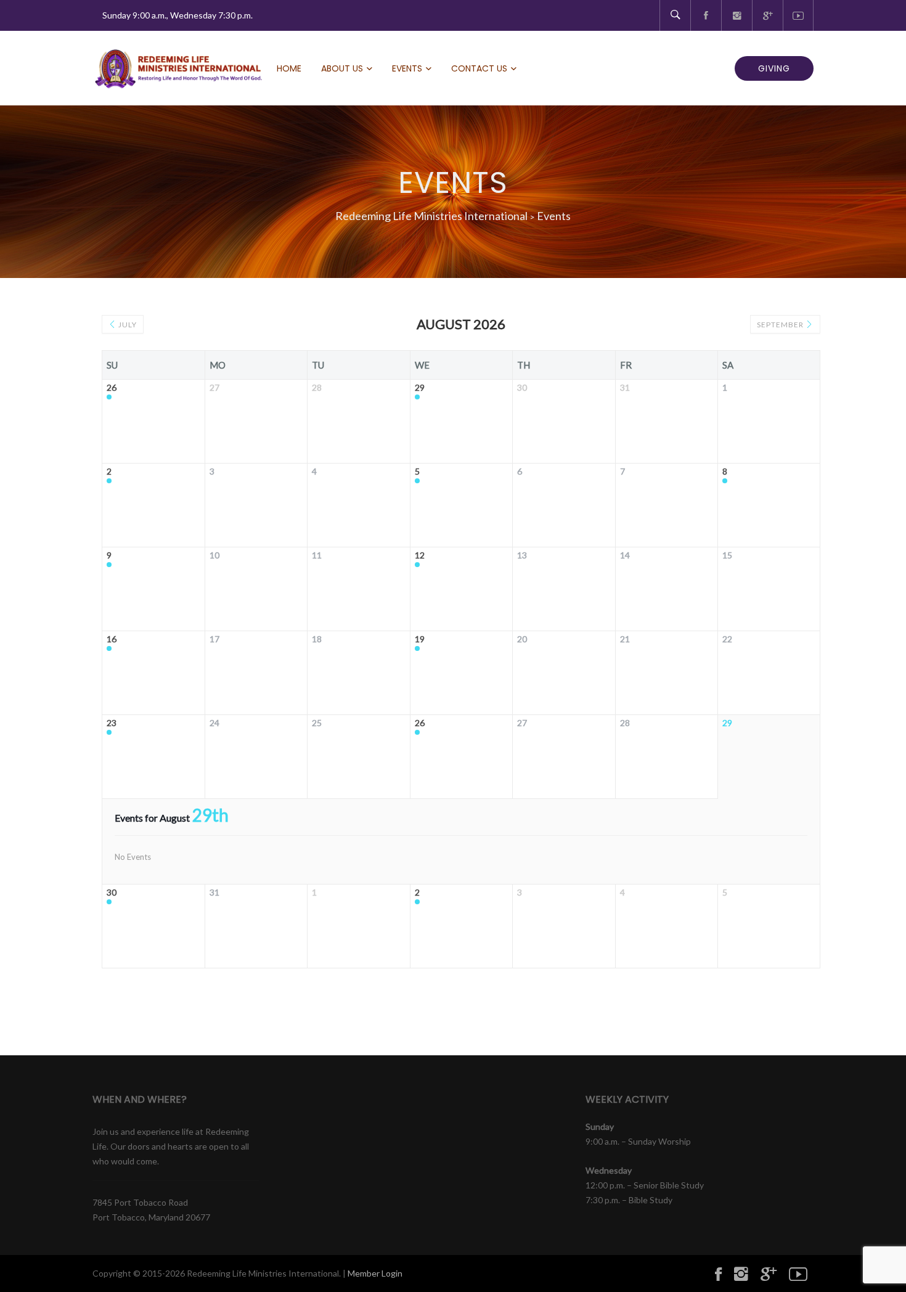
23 (111, 723)
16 (111, 639)
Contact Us (479, 68)
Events (407, 68)
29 (420, 388)
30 (111, 892)
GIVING (774, 68)
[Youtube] (798, 15)
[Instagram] (736, 15)
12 (420, 555)
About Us (342, 68)
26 (111, 388)
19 (420, 639)
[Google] (767, 15)
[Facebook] (705, 15)
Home (289, 68)
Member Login (375, 1273)
